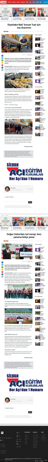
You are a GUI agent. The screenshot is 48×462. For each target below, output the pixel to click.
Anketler (43, 436)
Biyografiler (44, 437)
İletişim (19, 446)
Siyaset (18, 2)
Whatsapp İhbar (3, 451)
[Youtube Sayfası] (7, 437)
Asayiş (33, 2)
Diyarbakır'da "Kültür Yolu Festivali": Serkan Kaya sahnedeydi (41, 45)
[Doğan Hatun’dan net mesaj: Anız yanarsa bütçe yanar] (16, 251)
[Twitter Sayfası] (3, 437)
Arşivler (19, 441)
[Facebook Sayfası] (1, 437)
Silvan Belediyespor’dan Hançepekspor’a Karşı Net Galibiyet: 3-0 (42, 120)
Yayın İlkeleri (3, 445)
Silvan (27, 2)
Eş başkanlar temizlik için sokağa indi (41, 134)
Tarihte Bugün (35, 441)
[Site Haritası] (1, 440)
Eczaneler (35, 438)
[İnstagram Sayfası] (5, 437)
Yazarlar (19, 439)
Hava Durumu (35, 434)
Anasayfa (2, 215)
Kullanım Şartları (3, 450)
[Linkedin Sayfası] (9, 437)
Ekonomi (9, 2)
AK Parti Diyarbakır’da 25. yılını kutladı (42, 39)
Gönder (30, 202)
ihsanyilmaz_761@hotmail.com (16, 190)
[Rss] (11, 437)
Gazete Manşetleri (35, 447)
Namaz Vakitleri (36, 437)
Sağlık (37, 2)
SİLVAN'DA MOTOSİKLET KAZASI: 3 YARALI (42, 68)
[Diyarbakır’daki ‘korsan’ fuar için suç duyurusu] (16, 43)
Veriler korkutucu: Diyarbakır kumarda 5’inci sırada (41, 74)
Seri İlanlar (35, 443)
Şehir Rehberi (35, 445)
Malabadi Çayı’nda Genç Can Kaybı (41, 114)
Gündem (14, 2)
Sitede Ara (43, 434)
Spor (30, 2)
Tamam (41, 460)
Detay (37, 460)
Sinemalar (35, 442)
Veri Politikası (3, 446)
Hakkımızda (3, 444)
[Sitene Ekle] (3, 440)
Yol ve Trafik (35, 436)
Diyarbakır (23, 2)
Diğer (40, 2)
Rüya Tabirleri (44, 438)
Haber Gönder (3, 453)
